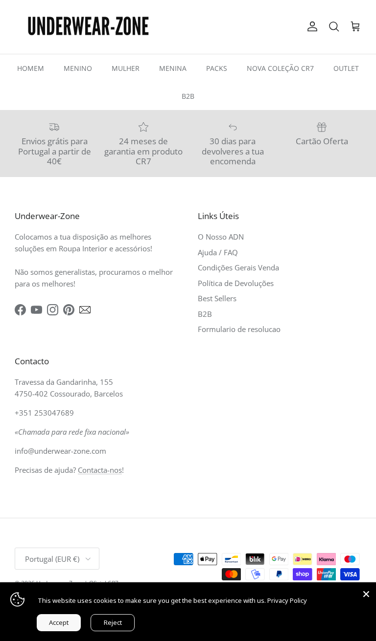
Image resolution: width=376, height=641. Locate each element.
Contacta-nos (100, 470)
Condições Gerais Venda (238, 267)
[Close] (366, 592)
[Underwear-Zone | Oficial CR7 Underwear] (88, 27)
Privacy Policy (287, 600)
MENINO (78, 68)
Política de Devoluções (236, 283)
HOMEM (30, 68)
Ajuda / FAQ (218, 252)
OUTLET (346, 68)
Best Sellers (217, 298)
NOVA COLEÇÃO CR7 (280, 68)
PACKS (216, 68)
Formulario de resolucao (239, 329)
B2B (188, 96)
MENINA (173, 68)
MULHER (126, 68)
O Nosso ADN (221, 237)
